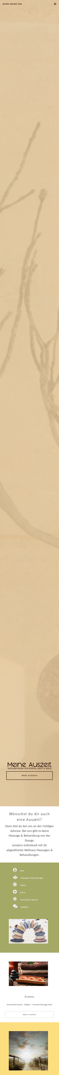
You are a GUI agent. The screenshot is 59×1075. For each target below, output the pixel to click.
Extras (22, 893)
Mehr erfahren (30, 775)
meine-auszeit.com (12, 4)
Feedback (24, 907)
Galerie (23, 885)
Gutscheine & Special (29, 900)
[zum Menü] (55, 4)
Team (22, 871)
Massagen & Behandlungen (32, 878)
